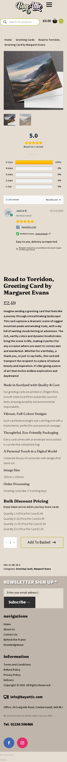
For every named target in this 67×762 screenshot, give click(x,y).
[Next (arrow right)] (4, 760)
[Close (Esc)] (11, 755)
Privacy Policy (12, 675)
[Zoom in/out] (1, 755)
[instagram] (22, 742)
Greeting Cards (25, 40)
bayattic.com (29, 227)
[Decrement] (6, 542)
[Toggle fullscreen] (4, 755)
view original (41, 233)
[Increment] (14, 542)
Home (8, 40)
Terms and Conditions (17, 665)
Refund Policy (12, 670)
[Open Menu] (49, 4)
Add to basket (39, 542)
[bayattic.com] (18, 227)
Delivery (9, 680)
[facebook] (9, 742)
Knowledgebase (14, 645)
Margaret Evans (42, 569)
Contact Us (10, 635)
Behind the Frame (15, 640)
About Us (9, 629)
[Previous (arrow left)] (1, 760)
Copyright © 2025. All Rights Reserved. (27, 685)
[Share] (8, 755)
